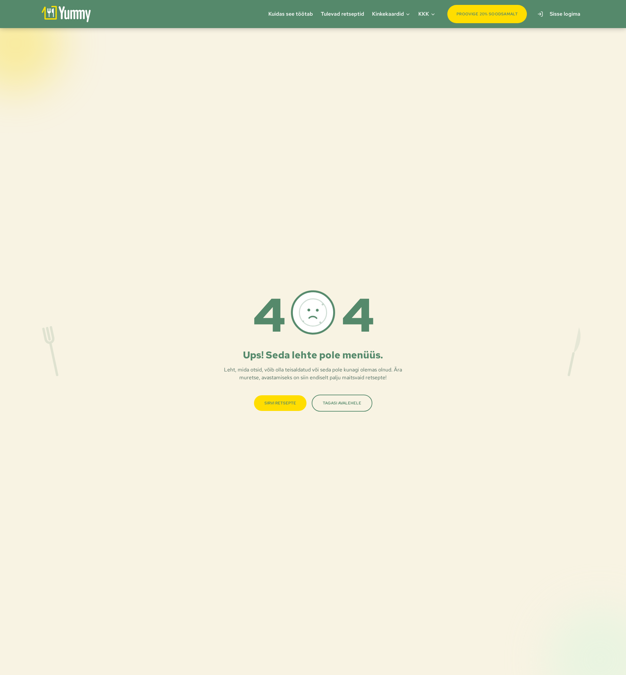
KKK (423, 13)
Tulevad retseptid (342, 13)
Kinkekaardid (388, 13)
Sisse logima (565, 13)
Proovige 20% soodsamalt (487, 14)
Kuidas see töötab (290, 13)
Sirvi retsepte (280, 403)
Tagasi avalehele (342, 403)
